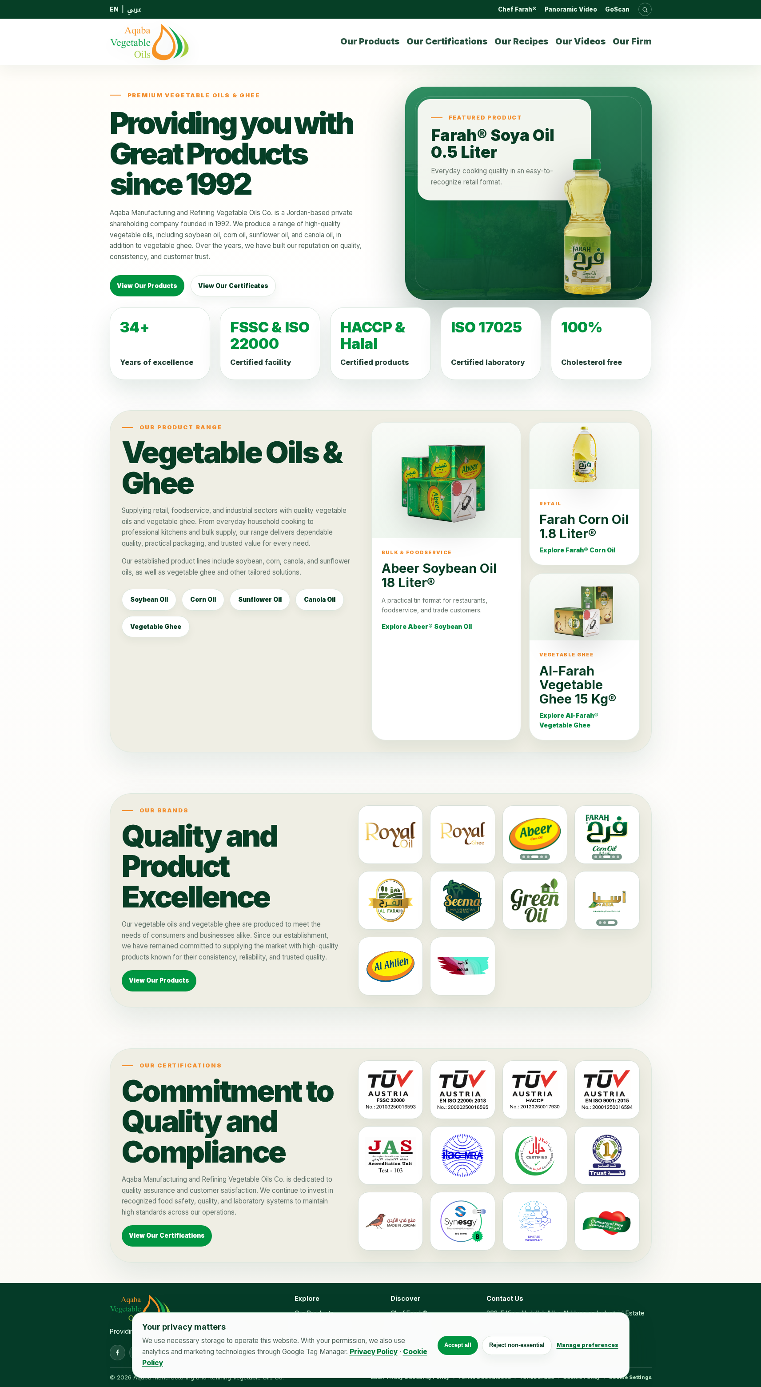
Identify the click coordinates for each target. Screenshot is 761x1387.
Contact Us (504, 1298)
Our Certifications (446, 41)
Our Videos (580, 41)
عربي (134, 9)
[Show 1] (523, 856)
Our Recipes (521, 41)
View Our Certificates (233, 285)
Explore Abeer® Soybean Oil (427, 626)
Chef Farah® (517, 9)
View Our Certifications (167, 1235)
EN (114, 9)
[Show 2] (528, 856)
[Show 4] (541, 856)
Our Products (369, 41)
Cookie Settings (630, 1377)
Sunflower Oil (260, 599)
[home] (149, 42)
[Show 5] (546, 856)
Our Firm (632, 41)
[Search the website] (645, 9)
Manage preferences (587, 1345)
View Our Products (147, 285)
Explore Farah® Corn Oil (577, 550)
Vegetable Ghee (155, 626)
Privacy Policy (374, 1351)
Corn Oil (203, 599)
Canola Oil (319, 599)
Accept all (457, 1345)
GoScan (617, 9)
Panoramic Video (571, 9)
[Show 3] (534, 856)
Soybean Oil (149, 599)
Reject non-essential (517, 1345)
